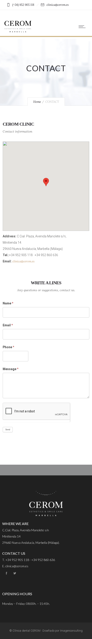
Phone (8, 347)
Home (37, 102)
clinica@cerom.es (23, 261)
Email (8, 325)
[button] (46, 182)
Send (7, 429)
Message (10, 369)
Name (8, 303)
